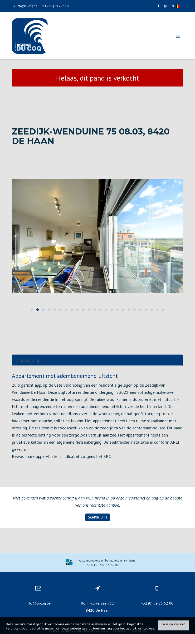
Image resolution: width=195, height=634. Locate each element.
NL (174, 6)
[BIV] (69, 562)
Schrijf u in (97, 517)
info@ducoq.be (38, 603)
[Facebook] (158, 6)
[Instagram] (165, 6)
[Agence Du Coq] (30, 35)
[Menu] (178, 36)
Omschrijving (27, 360)
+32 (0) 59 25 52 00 (157, 603)
